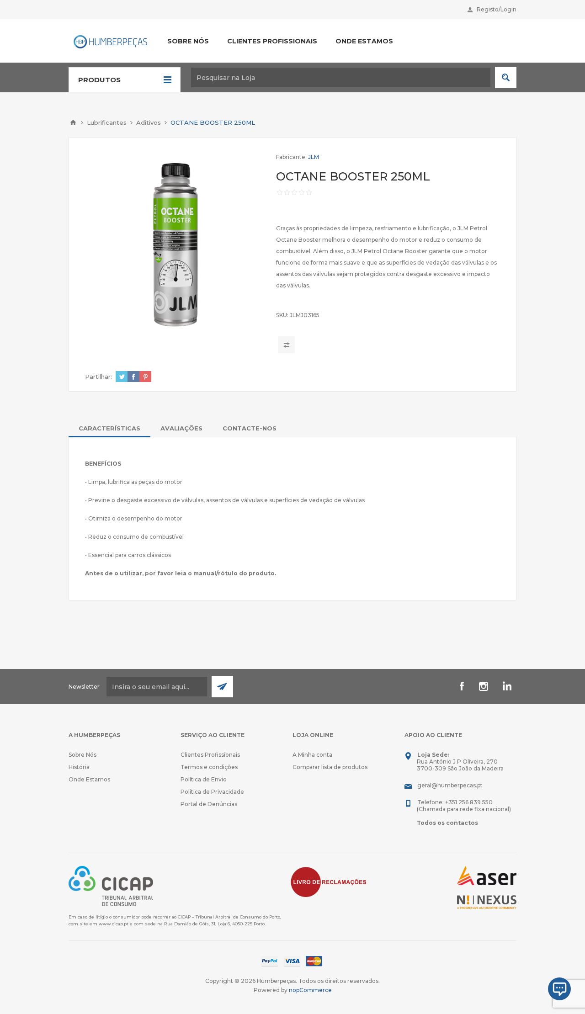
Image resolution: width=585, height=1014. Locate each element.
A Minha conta (312, 754)
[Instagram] (483, 686)
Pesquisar (505, 77)
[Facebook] (461, 686)
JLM (313, 157)
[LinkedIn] (505, 686)
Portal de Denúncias (209, 804)
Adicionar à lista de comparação (286, 344)
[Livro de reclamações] (328, 881)
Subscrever (222, 686)
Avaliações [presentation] (181, 428)
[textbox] (340, 77)
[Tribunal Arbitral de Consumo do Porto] (111, 885)
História (79, 767)
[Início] (73, 122)
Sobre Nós (82, 754)
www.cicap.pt (113, 923)
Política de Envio (204, 779)
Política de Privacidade (212, 791)
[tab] (109, 428)
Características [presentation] (109, 428)
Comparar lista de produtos (329, 767)
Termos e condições (209, 767)
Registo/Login (496, 9)
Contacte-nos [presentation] (250, 428)
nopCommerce (310, 990)
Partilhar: (98, 376)
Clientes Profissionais (210, 754)
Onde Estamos (89, 779)
